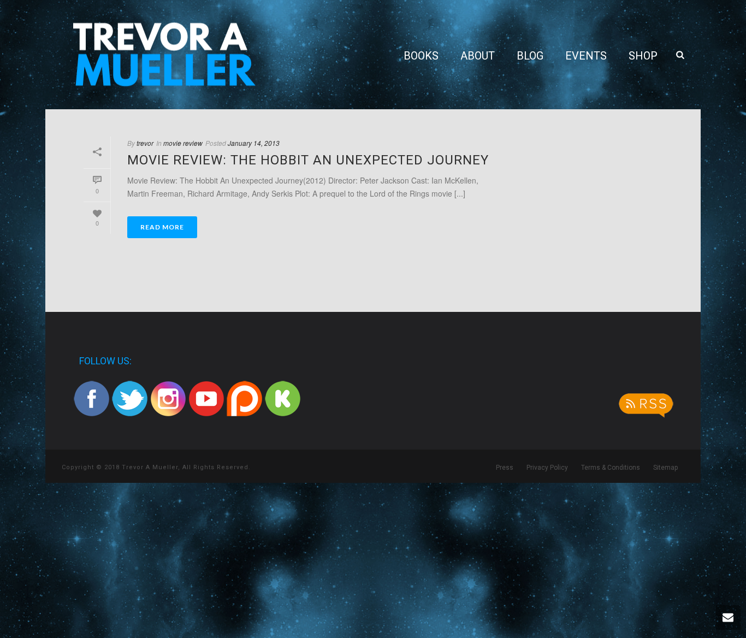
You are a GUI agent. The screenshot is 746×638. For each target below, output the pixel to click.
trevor (145, 142)
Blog (530, 55)
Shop (643, 55)
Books (421, 55)
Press (504, 467)
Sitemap (665, 467)
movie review (183, 142)
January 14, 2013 (254, 142)
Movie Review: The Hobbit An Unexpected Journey (308, 160)
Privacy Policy (547, 467)
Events (586, 55)
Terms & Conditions (610, 467)
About (477, 55)
